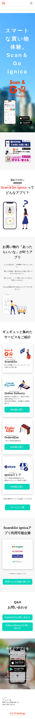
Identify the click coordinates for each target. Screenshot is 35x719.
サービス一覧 (17, 507)
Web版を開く (17, 409)
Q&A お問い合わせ (8, 704)
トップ (4, 698)
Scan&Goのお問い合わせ (17, 617)
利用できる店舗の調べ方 (17, 581)
